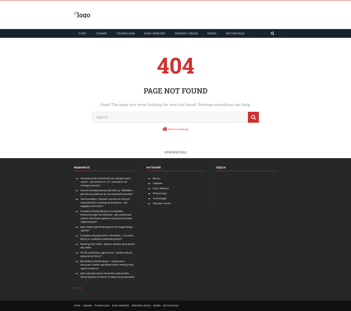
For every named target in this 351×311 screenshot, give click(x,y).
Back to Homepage (178, 129)
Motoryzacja (235, 33)
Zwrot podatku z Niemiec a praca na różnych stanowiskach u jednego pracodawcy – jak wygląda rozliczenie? (105, 202)
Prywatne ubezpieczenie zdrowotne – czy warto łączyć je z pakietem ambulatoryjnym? (107, 237)
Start (82, 33)
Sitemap (78, 287)
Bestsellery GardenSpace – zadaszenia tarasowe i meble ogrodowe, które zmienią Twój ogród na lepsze (106, 265)
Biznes (211, 33)
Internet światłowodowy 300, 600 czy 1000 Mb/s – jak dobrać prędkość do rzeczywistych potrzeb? (107, 192)
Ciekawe (101, 33)
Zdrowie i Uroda (186, 33)
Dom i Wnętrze (154, 33)
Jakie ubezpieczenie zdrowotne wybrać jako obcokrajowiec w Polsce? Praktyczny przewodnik (107, 275)
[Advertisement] (210, 14)
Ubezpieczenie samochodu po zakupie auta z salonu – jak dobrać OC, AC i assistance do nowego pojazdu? (105, 182)
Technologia (125, 33)
